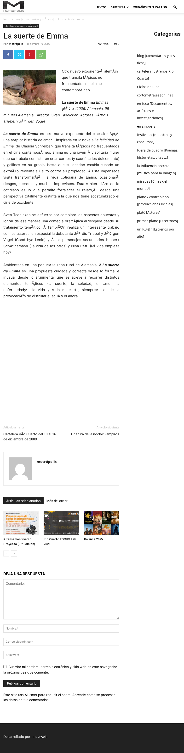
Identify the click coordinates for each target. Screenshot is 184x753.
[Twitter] (19, 54)
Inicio (6, 19)
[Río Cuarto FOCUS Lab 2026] (61, 523)
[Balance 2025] (101, 523)
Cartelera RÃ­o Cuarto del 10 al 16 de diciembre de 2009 (29, 436)
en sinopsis (146, 126)
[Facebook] (8, 54)
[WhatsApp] (41, 54)
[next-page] (14, 553)
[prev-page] (6, 553)
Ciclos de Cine (148, 86)
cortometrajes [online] (155, 95)
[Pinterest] (30, 54)
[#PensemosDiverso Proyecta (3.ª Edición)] (21, 523)
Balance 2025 (93, 539)
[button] (175, 7)
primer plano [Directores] (157, 221)
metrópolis (16, 43)
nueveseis (39, 736)
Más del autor (57, 501)
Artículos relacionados (23, 501)
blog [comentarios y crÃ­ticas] (34, 19)
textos (101, 7)
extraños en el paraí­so (150, 7)
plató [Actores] (149, 212)
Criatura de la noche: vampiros (95, 434)
